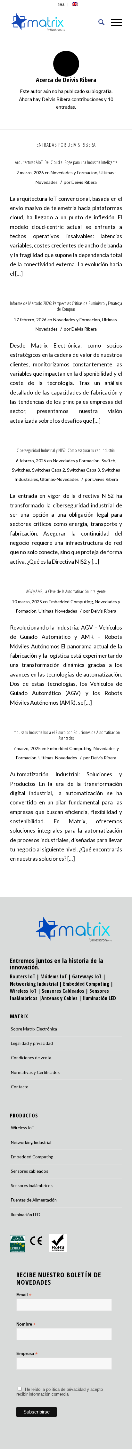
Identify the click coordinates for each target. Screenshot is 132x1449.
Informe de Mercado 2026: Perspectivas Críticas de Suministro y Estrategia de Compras (66, 306)
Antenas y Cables (59, 998)
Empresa (26, 1354)
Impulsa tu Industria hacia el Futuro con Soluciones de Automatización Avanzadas (66, 735)
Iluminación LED (99, 998)
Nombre (26, 1324)
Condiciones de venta (31, 1057)
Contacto (20, 1086)
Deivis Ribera (84, 182)
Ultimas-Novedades (59, 479)
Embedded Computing (71, 601)
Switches (21, 470)
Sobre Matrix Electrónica (34, 1028)
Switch (108, 460)
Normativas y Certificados (35, 1072)
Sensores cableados (29, 1171)
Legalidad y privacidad (32, 1043)
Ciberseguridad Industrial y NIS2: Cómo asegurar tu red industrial (66, 450)
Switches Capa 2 (48, 470)
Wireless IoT (23, 990)
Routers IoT (22, 976)
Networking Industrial (34, 983)
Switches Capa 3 (83, 470)
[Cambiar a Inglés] (75, 4)
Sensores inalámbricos (32, 1185)
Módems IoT (53, 976)
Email (23, 1295)
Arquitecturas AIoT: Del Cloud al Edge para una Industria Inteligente (66, 162)
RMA (61, 4)
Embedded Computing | (88, 983)
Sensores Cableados (63, 990)
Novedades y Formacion (74, 172)
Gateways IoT (87, 976)
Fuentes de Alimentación (34, 1199)
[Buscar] (98, 22)
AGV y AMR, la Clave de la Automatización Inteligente (66, 591)
